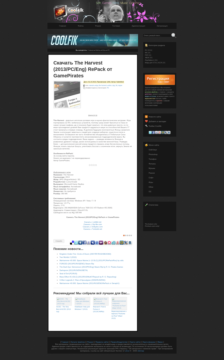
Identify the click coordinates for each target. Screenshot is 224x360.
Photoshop (153, 154)
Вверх (160, 342)
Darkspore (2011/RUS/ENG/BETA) (74, 270)
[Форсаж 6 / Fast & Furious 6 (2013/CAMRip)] (101, 304)
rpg (113, 85)
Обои (151, 187)
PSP (146, 55)
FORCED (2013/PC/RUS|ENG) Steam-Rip (77, 264)
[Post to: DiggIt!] (80, 244)
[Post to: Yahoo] (101, 244)
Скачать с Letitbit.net (92, 222)
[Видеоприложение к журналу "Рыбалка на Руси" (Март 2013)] (119, 308)
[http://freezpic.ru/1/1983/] (96, 165)
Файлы (81, 26)
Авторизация (162, 26)
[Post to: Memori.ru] (109, 244)
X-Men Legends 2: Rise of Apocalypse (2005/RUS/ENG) (82, 280)
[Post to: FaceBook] (84, 244)
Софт (151, 178)
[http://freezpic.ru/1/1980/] (89, 165)
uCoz (127, 351)
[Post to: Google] (88, 244)
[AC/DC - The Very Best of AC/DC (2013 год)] (64, 304)
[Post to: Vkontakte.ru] (130, 244)
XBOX (147, 58)
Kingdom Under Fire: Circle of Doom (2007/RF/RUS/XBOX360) (85, 254)
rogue (120, 85)
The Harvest (103, 85)
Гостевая (116, 26)
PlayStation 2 (149, 60)
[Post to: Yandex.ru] (118, 244)
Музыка (152, 168)
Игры (104, 50)
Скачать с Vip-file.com (93, 224)
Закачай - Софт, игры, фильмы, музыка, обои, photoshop (72, 10)
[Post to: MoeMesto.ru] (113, 244)
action (109, 85)
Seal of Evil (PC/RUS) (68, 273)
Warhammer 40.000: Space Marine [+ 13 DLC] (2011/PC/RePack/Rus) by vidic (92, 260)
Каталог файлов (78, 342)
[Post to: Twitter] (76, 244)
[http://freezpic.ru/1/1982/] (94, 165)
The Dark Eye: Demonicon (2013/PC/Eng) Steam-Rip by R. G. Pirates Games (91, 267)
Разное (152, 173)
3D (116, 85)
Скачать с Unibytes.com (93, 227)
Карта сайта (135, 342)
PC (109, 50)
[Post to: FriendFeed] (97, 244)
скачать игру (93, 85)
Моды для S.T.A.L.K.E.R (153, 63)
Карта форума (149, 342)
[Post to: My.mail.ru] (122, 244)
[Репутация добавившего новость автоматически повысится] (58, 241)
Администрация (138, 26)
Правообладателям (119, 342)
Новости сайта (155, 117)
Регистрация (160, 80)
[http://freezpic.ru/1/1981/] (92, 165)
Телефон (152, 159)
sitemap (141, 351)
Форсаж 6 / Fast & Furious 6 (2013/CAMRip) (99, 309)
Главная (62, 26)
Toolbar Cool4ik (155, 126)
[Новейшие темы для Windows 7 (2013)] (82, 304)
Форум (98, 26)
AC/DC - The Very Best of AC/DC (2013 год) (63, 309)
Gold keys (153, 150)
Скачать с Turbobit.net (92, 229)
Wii (146, 53)
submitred (120, 82)
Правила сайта (102, 342)
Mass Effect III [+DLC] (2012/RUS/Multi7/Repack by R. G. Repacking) (88, 277)
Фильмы (152, 164)
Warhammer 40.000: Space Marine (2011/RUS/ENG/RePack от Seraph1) (90, 283)
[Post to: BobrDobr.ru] (105, 244)
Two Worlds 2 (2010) (68, 257)
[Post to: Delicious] (72, 244)
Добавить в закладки (157, 121)
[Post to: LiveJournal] (126, 244)
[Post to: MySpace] (93, 244)
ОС (150, 191)
